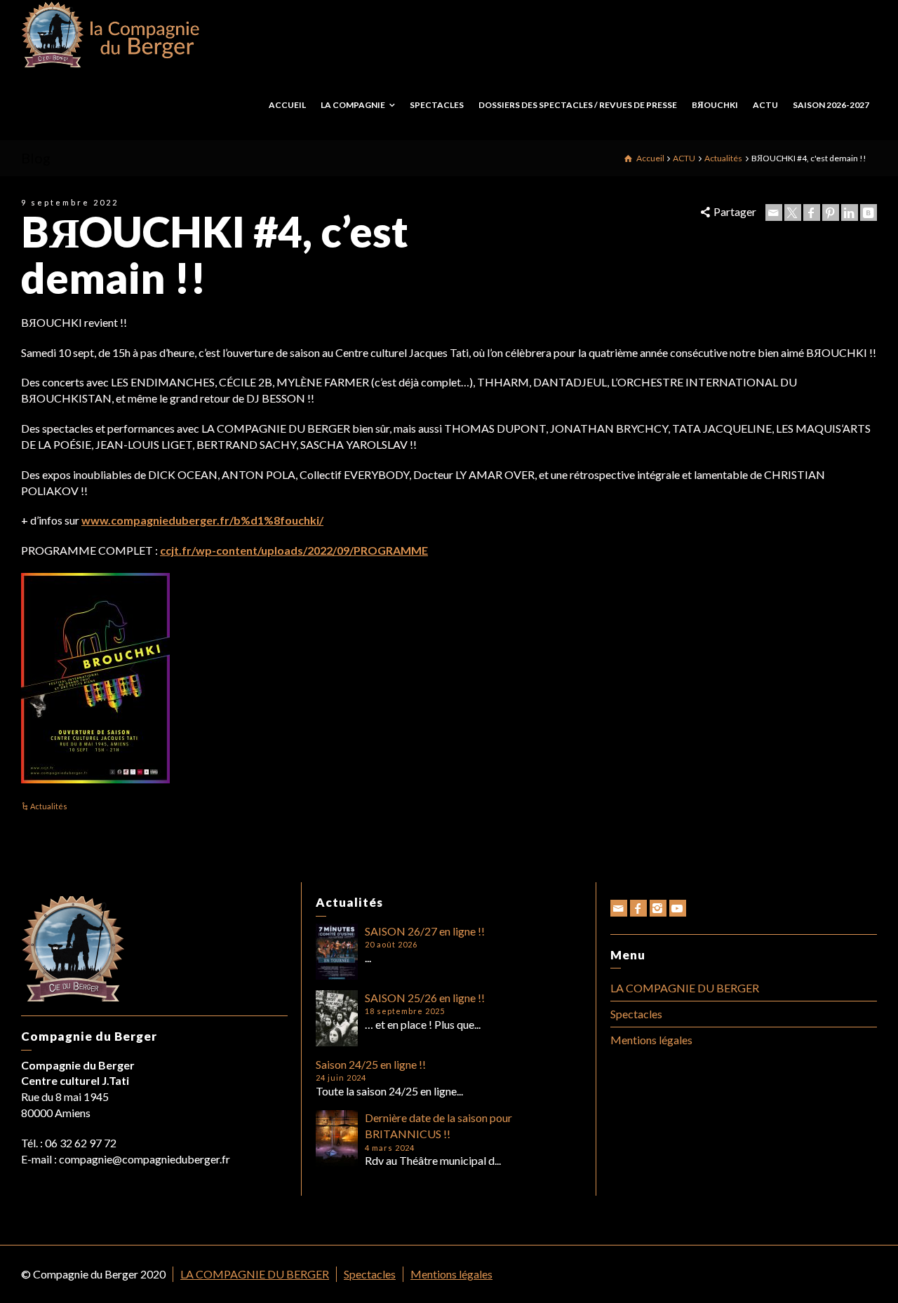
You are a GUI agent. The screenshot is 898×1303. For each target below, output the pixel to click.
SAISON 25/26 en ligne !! (425, 997)
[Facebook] (811, 212)
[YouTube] (677, 908)
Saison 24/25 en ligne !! (371, 1064)
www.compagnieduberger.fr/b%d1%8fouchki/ (202, 520)
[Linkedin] (849, 212)
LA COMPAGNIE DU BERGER (684, 987)
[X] (792, 212)
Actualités (48, 806)
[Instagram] (658, 908)
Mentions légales (651, 1039)
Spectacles (636, 1013)
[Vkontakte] (868, 212)
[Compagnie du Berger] (110, 33)
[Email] (773, 212)
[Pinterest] (830, 212)
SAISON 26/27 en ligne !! (425, 931)
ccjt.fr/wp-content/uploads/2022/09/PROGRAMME (294, 550)
